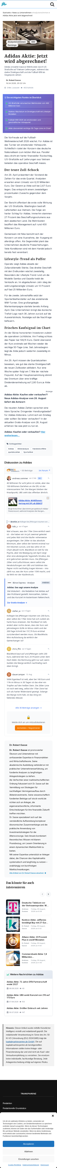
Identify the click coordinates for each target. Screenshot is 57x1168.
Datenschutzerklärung (31, 1165)
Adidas (11, 449)
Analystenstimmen (40, 12)
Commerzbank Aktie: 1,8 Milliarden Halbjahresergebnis (34, 955)
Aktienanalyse (23, 449)
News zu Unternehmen (21, 12)
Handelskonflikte (39, 449)
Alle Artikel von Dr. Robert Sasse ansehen (26, 873)
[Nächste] (48, 894)
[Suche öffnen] (51, 4)
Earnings (12, 45)
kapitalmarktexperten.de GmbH (20, 1041)
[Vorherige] (42, 894)
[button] (52, 1115)
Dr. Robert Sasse (13, 80)
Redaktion (7, 1103)
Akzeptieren (28, 1144)
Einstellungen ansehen (28, 1159)
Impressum (45, 1165)
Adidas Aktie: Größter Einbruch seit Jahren (27, 1008)
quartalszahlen (14, 452)
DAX (33, 42)
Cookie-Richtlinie (14, 1165)
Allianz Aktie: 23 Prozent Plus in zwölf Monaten (34, 938)
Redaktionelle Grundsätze (14, 1108)
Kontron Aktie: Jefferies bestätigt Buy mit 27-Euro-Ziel (35, 921)
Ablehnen (28, 1151)
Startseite (7, 12)
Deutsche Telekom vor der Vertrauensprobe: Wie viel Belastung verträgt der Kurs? (35, 904)
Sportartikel (28, 452)
